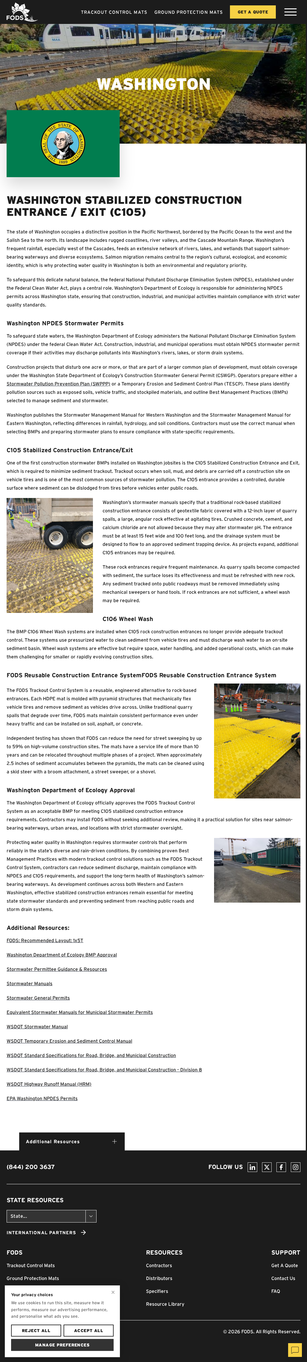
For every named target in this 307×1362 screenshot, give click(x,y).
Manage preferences (62, 1345)
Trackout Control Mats (114, 12)
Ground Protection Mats (188, 12)
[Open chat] (295, 1350)
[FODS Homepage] (22, 12)
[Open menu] (290, 12)
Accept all (88, 1330)
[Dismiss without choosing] (113, 1292)
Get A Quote (253, 12)
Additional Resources (53, 1141)
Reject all (36, 1330)
